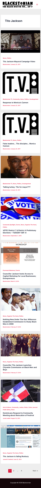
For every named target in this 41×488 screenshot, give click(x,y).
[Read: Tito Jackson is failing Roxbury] (20, 436)
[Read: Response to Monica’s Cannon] (20, 82)
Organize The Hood (30, 224)
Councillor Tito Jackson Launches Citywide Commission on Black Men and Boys (20, 367)
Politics (9, 58)
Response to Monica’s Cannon (15, 102)
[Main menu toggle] (37, 5)
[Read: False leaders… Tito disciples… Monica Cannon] (20, 124)
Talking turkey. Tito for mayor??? (16, 187)
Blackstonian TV (7, 99)
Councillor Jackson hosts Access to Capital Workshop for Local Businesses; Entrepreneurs (19, 276)
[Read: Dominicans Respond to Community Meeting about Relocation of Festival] (20, 391)
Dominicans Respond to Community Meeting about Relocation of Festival (18, 414)
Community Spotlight (9, 224)
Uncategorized (33, 99)
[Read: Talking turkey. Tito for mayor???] (20, 167)
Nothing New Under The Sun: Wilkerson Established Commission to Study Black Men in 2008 (19, 321)
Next (35, 471)
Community (16, 99)
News (4, 58)
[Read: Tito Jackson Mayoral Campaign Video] (20, 41)
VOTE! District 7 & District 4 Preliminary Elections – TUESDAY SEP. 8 (19, 231)
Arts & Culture (7, 407)
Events (18, 224)
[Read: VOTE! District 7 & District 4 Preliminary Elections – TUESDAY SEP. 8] (20, 208)
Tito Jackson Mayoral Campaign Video (19, 61)
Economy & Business (9, 270)
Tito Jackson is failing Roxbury (16, 456)
